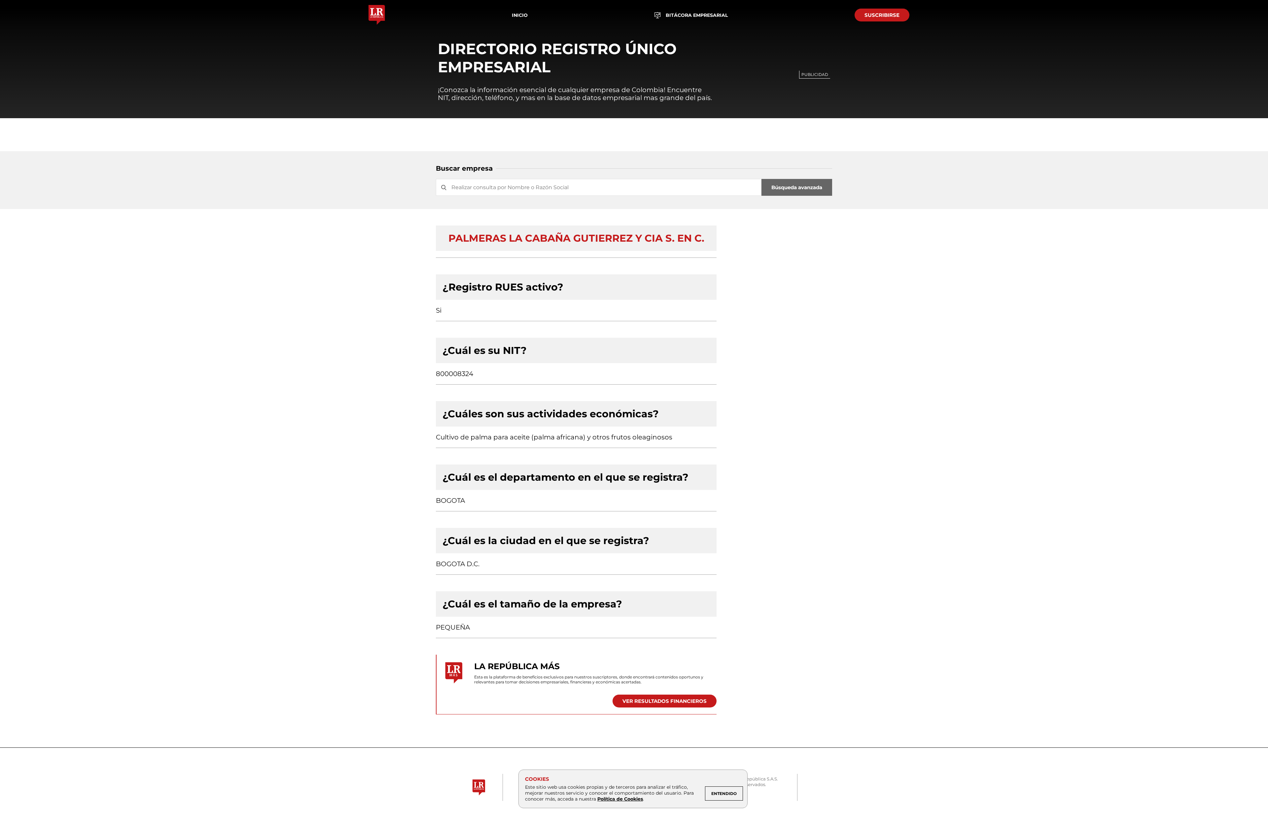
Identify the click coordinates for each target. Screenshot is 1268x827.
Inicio (520, 15)
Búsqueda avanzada (796, 187)
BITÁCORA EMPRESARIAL (697, 15)
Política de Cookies (620, 799)
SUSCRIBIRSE (881, 15)
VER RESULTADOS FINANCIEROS (664, 701)
